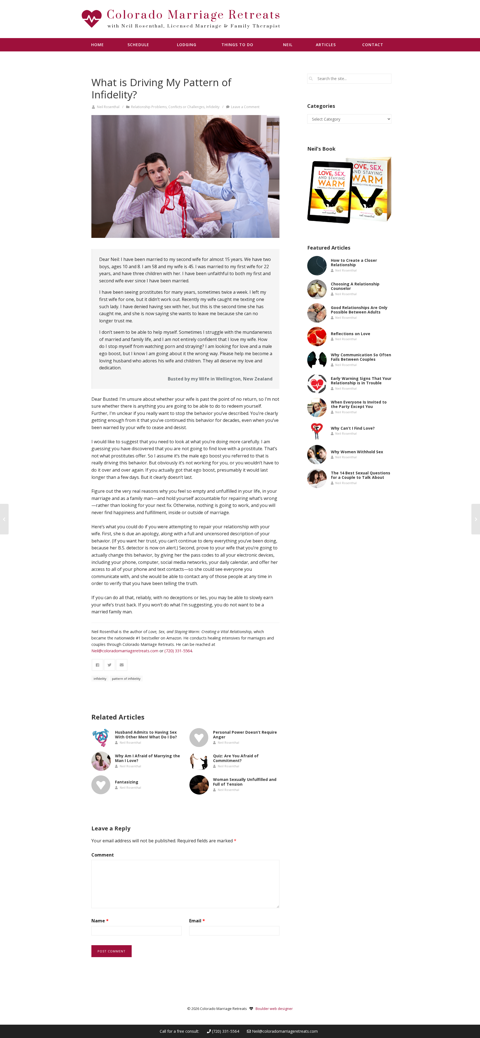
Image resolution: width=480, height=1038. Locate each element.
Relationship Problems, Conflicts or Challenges (167, 106)
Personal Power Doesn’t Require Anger (245, 735)
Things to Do (237, 44)
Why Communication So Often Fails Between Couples (361, 357)
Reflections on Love (350, 333)
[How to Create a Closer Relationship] (317, 265)
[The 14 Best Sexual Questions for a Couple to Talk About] (317, 478)
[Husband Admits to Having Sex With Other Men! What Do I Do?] (101, 737)
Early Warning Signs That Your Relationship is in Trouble (361, 381)
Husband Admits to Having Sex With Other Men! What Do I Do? (146, 735)
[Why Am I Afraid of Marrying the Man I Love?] (101, 761)
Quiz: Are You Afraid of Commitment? (236, 758)
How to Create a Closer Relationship (354, 263)
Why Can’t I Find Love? (353, 427)
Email (197, 921)
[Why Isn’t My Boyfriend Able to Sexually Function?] (4, 519)
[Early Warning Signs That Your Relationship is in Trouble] (317, 384)
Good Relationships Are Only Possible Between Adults (359, 310)
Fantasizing (126, 782)
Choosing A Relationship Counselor (355, 286)
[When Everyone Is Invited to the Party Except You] (317, 407)
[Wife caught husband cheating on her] (185, 176)
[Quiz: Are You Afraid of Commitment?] (199, 761)
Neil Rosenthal (108, 106)
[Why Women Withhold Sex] (317, 454)
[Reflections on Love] (317, 336)
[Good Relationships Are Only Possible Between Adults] (317, 313)
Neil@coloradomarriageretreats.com (285, 1031)
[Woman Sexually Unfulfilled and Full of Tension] (199, 785)
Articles (326, 44)
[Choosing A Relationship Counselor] (317, 289)
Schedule (138, 44)
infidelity (100, 678)
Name (100, 921)
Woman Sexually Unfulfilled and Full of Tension (244, 782)
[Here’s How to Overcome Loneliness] (475, 519)
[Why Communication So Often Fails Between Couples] (317, 360)
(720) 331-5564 (225, 1031)
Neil (287, 44)
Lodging (186, 44)
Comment (102, 855)
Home (97, 44)
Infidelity (212, 106)
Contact (372, 44)
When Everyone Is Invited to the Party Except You (359, 404)
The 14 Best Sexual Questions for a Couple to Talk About (360, 475)
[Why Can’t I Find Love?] (317, 431)
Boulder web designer (274, 1008)
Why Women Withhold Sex (357, 451)
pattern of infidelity (126, 678)
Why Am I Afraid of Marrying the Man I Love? (147, 758)
